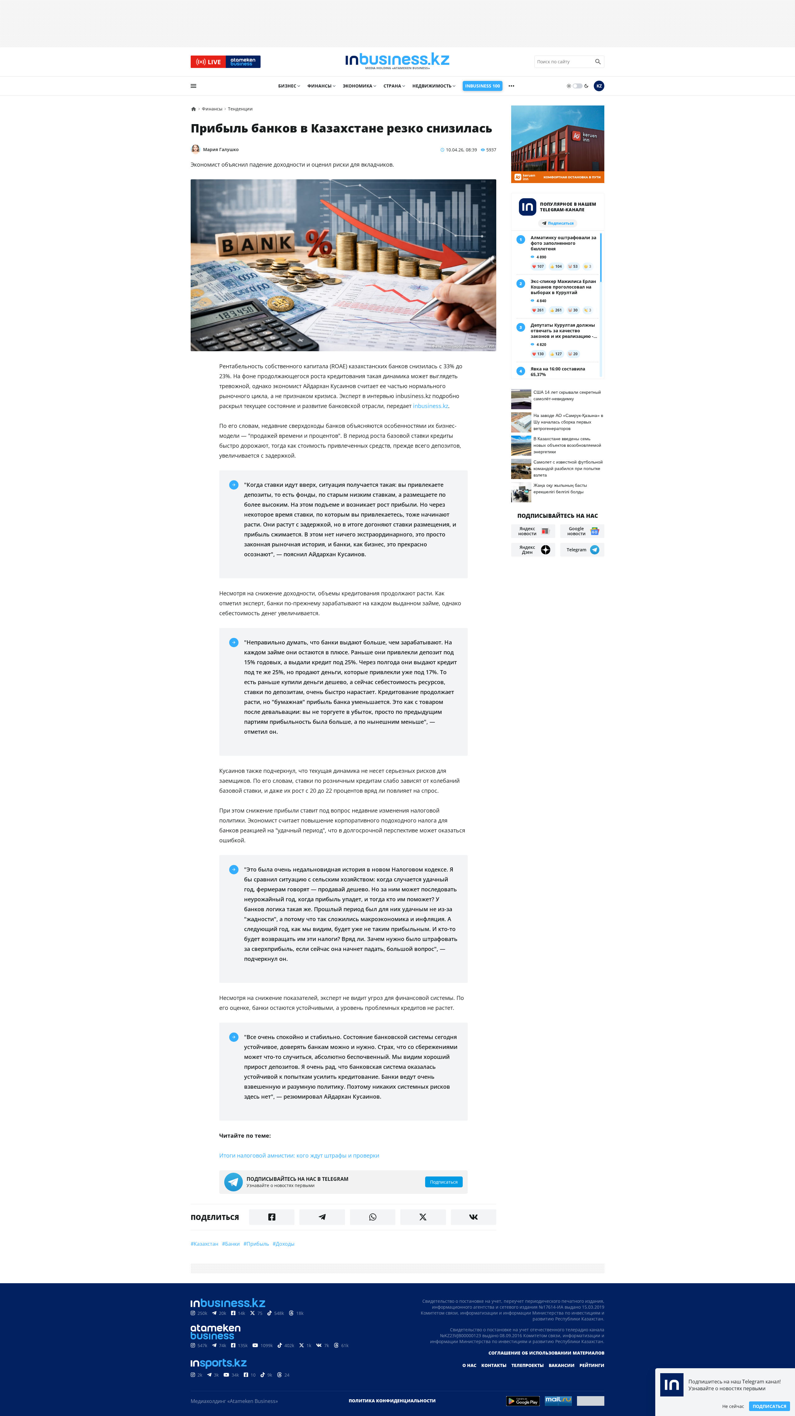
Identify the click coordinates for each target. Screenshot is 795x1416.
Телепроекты (527, 1365)
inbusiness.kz (429, 406)
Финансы (319, 86)
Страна (392, 86)
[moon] (586, 85)
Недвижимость (432, 86)
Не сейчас (733, 1406)
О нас (469, 1365)
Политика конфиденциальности (392, 1401)
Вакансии (562, 1365)
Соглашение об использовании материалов (546, 1353)
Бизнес (287, 86)
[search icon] (598, 62)
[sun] (568, 85)
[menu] (193, 85)
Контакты (494, 1365)
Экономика (357, 86)
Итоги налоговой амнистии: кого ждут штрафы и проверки (299, 1155)
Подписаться (769, 1406)
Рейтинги (591, 1365)
